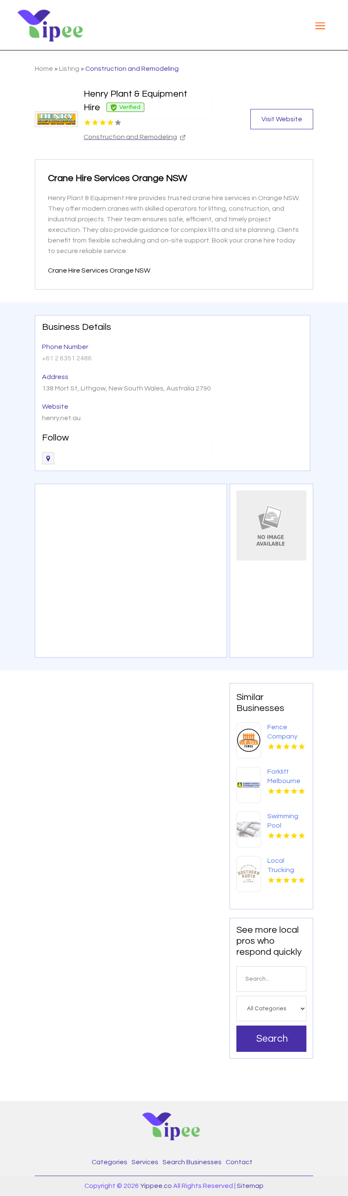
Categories (109, 1162)
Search (272, 1039)
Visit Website (281, 119)
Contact (239, 1162)
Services (145, 1162)
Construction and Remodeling (132, 68)
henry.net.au (61, 418)
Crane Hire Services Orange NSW (99, 270)
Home (44, 68)
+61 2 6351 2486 (67, 358)
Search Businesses (192, 1162)
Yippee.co (156, 1185)
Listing (69, 68)
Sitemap (250, 1185)
